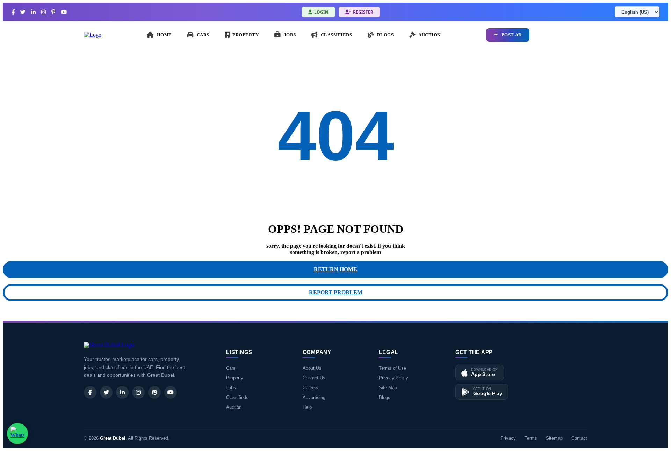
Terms (531, 438)
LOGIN (321, 12)
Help (307, 407)
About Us (312, 368)
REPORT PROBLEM (335, 292)
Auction (233, 407)
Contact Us (314, 377)
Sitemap (554, 438)
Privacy (508, 438)
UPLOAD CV (565, 34)
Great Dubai (112, 438)
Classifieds (237, 397)
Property (234, 377)
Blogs (384, 397)
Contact (579, 438)
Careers (310, 387)
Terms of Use (392, 368)
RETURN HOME (335, 269)
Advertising (314, 397)
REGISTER (363, 12)
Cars (231, 368)
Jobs (231, 387)
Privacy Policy (393, 377)
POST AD (512, 34)
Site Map (388, 387)
